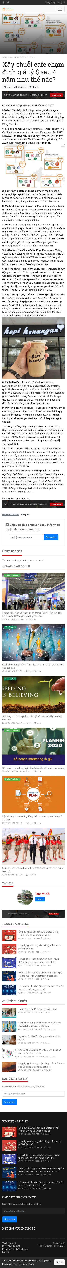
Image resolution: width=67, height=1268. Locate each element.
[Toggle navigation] (60, 9)
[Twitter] (8, 2)
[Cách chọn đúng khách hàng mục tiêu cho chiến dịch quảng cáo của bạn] (33, 642)
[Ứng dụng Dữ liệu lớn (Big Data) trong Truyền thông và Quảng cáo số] (9, 935)
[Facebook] (3, 2)
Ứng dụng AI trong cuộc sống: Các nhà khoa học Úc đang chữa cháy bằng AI (41, 1065)
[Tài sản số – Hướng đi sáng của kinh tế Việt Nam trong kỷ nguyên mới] (9, 990)
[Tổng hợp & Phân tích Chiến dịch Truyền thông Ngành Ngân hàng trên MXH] (9, 962)
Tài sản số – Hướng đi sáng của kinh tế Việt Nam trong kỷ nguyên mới (40, 988)
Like (8, 87)
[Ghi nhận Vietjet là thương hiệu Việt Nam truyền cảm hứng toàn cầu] (33, 846)
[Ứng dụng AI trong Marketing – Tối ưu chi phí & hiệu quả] (9, 949)
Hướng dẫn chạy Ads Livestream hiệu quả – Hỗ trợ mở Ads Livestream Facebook (41, 974)
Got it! (59, 1262)
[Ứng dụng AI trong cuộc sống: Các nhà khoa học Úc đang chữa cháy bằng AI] (9, 1067)
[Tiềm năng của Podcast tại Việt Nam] (9, 1013)
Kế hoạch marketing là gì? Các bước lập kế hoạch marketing (33, 768)
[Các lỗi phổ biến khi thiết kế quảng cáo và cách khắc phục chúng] (9, 1053)
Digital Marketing (12, 575)
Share (34, 87)
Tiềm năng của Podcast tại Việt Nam (37, 1009)
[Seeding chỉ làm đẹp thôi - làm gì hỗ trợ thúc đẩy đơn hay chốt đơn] (33, 694)
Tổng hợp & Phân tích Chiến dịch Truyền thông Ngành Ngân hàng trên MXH (39, 960)
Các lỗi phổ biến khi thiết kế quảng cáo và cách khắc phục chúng (39, 1051)
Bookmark (21, 87)
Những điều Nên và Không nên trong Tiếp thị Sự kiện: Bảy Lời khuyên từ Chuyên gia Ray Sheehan (32, 614)
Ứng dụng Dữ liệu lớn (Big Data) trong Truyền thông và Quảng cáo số (38, 933)
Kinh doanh (10, 830)
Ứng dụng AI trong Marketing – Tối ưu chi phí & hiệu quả (39, 1143)
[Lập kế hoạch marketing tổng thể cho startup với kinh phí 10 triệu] (33, 794)
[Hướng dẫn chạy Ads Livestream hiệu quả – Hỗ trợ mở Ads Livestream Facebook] (9, 976)
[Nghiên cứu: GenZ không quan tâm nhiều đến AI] (9, 1040)
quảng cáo (25, 515)
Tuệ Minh (42, 894)
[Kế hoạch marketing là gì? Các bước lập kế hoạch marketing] (33, 746)
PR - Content (10, 627)
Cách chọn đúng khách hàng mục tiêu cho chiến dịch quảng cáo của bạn (39, 1024)
